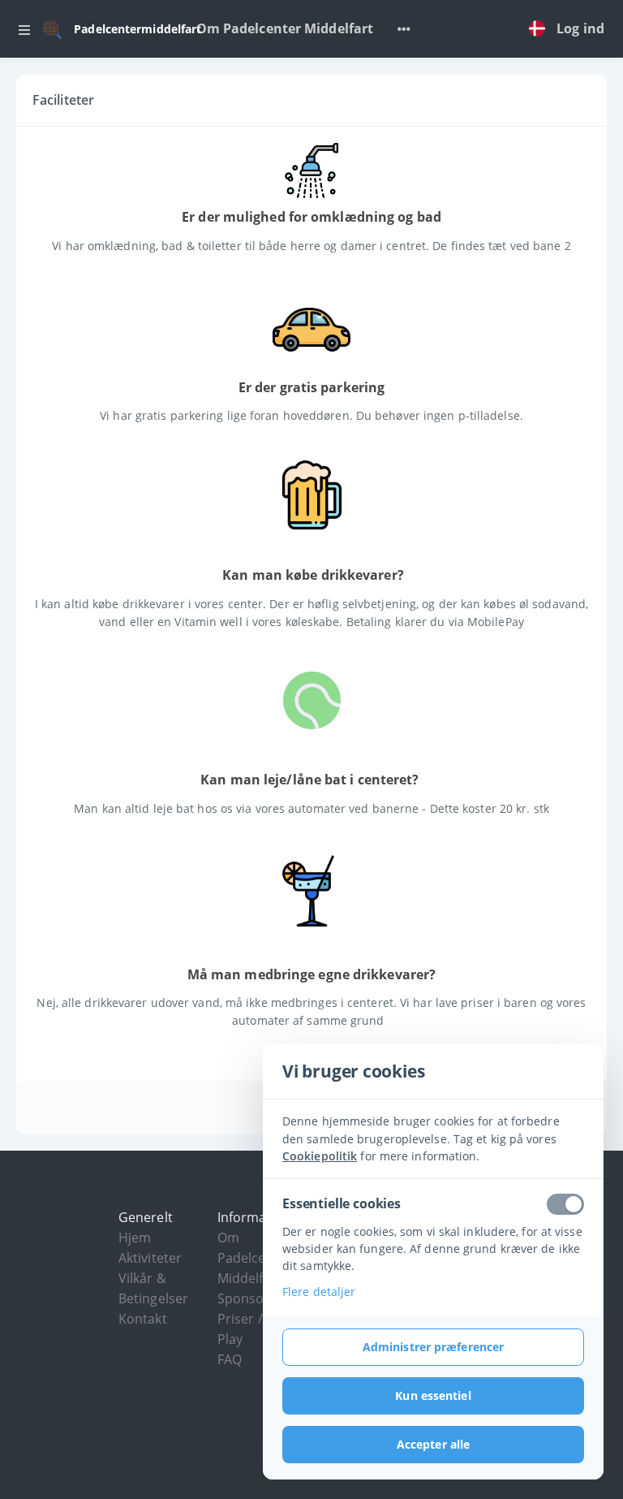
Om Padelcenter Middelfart (285, 28)
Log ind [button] (580, 28)
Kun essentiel (432, 1395)
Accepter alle (433, 1444)
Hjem (134, 1237)
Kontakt (142, 1319)
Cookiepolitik (319, 1156)
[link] (541, 29)
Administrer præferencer (433, 1346)
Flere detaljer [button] (318, 1291)
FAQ (229, 1359)
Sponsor (243, 1298)
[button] (24, 29)
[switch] (565, 1204)
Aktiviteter (150, 1258)
